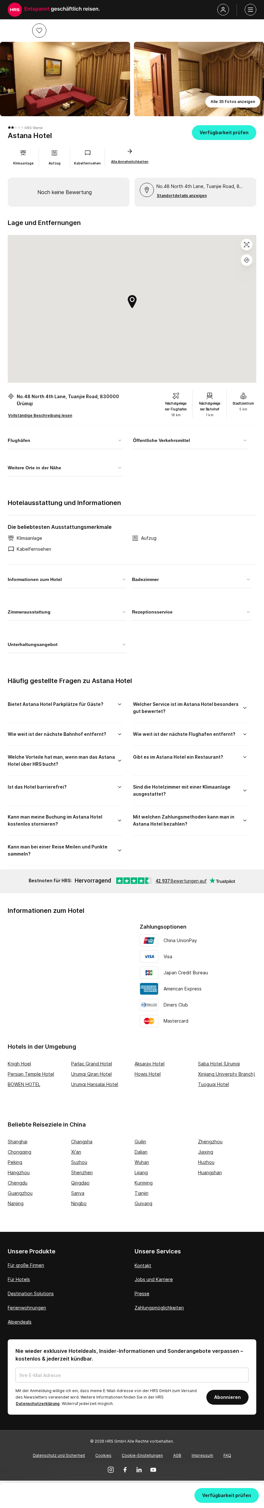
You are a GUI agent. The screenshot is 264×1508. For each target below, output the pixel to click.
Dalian (141, 1152)
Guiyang (143, 1203)
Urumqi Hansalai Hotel (94, 1084)
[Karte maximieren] (246, 244)
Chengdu (17, 1182)
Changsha (81, 1141)
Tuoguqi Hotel (213, 1084)
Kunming (144, 1182)
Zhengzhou (210, 1141)
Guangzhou (20, 1193)
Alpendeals (20, 1322)
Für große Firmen (26, 1265)
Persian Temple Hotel (31, 1074)
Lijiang (141, 1172)
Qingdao (80, 1182)
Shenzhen (82, 1172)
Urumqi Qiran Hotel (91, 1074)
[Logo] (15, 10)
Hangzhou (19, 1172)
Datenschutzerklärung (38, 1403)
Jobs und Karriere (154, 1279)
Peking (15, 1162)
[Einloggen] (223, 9)
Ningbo (79, 1203)
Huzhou (206, 1162)
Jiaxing (205, 1152)
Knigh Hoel (19, 1063)
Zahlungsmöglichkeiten (159, 1307)
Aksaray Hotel (150, 1063)
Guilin (140, 1141)
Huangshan (210, 1172)
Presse (142, 1293)
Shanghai (17, 1141)
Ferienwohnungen (27, 1307)
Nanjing (16, 1203)
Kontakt (143, 1265)
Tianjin (141, 1193)
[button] (39, 30)
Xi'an (76, 1152)
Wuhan (142, 1162)
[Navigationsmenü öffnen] (250, 9)
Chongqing (19, 1152)
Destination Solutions (31, 1293)
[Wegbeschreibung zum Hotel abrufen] (246, 260)
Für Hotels (19, 1279)
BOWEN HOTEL (24, 1084)
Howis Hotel (148, 1074)
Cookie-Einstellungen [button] (142, 1455)
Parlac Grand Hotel (91, 1063)
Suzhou (79, 1162)
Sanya (77, 1193)
